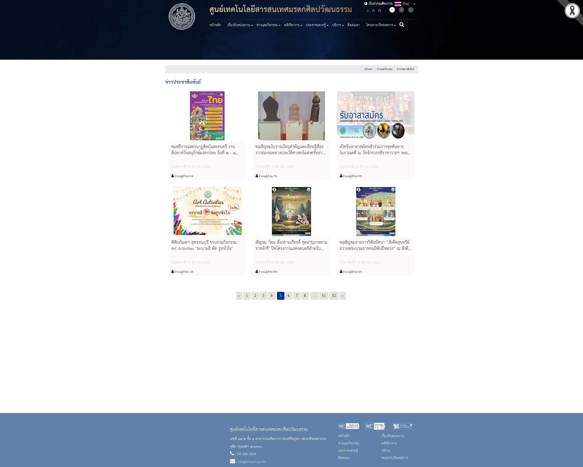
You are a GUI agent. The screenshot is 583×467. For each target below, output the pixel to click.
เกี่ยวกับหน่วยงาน (392, 436)
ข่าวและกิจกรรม (384, 69)
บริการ (385, 450)
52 (334, 295)
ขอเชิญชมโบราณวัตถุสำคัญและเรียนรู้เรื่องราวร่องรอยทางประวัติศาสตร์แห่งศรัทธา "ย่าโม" (289, 153)
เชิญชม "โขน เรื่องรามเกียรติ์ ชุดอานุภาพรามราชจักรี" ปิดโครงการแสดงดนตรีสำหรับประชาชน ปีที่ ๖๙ (291, 249)
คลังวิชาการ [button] (291, 25)
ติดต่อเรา (354, 25)
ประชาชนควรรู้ (348, 450)
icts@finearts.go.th (252, 462)
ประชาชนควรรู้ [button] (316, 25)
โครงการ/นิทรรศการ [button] (379, 25)
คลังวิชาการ (389, 443)
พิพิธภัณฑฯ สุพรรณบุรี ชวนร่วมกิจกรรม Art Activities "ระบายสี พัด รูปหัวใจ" (204, 246)
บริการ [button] (336, 25)
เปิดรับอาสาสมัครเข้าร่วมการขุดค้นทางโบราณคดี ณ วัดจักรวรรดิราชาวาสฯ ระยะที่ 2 (375, 153)
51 (324, 295)
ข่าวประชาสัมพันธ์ (405, 69)
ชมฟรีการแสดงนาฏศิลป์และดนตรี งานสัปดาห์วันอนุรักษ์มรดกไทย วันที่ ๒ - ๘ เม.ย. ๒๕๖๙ (203, 153)
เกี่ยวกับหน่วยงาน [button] (239, 25)
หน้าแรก (368, 69)
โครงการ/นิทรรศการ (394, 458)
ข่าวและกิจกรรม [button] (267, 25)
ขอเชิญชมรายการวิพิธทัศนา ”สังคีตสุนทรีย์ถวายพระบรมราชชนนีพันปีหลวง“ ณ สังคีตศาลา (375, 249)
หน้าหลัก (215, 25)
